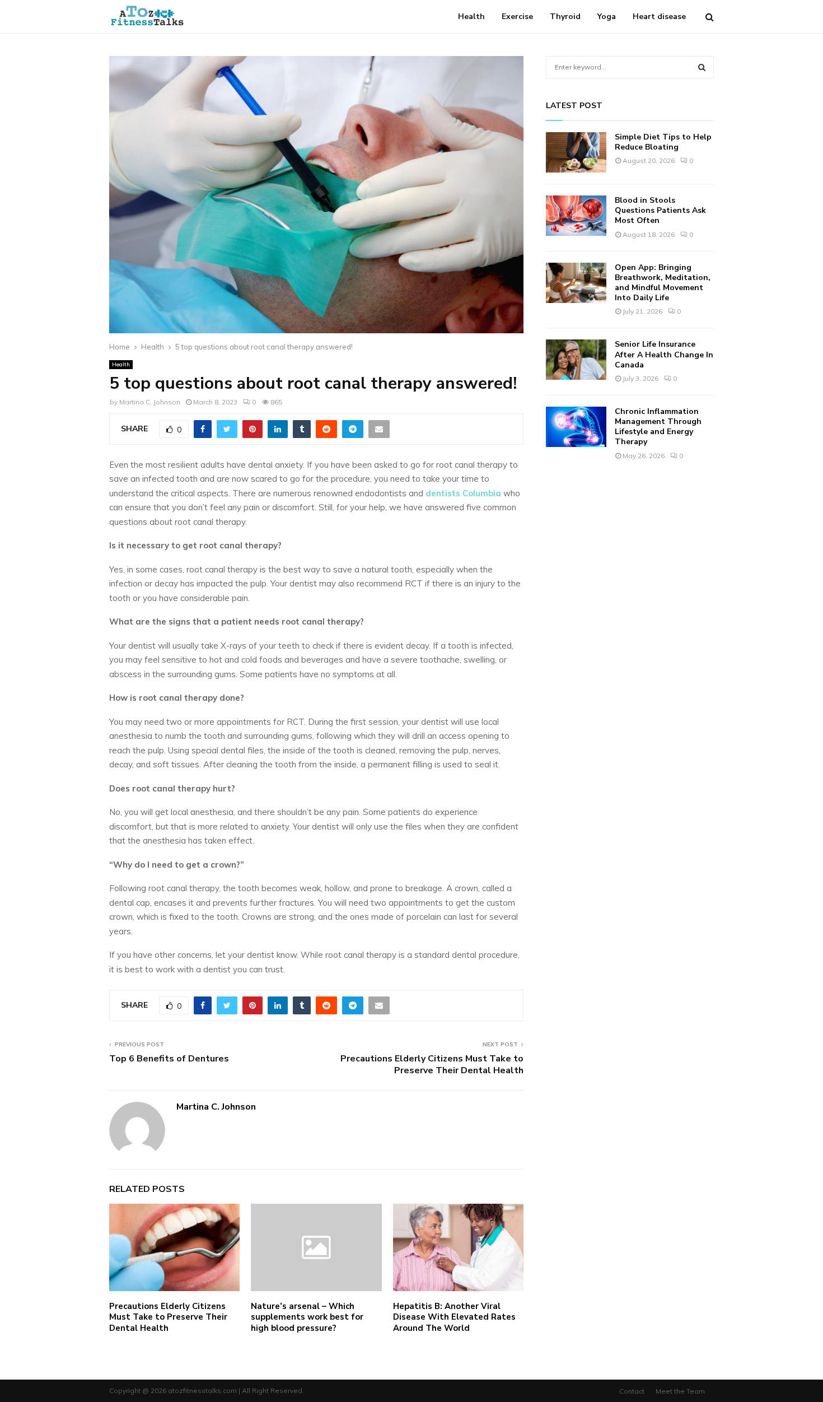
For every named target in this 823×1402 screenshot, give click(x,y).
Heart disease (659, 16)
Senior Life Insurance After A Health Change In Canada (664, 354)
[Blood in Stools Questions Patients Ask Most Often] (576, 215)
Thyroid (565, 16)
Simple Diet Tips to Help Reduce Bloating (663, 142)
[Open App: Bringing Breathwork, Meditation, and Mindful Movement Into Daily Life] (576, 283)
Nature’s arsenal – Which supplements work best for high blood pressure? (307, 1317)
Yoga (606, 16)
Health (471, 16)
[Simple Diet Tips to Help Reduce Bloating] (576, 152)
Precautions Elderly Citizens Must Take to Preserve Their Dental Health (431, 1064)
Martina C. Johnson (149, 402)
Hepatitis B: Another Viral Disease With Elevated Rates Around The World (454, 1317)
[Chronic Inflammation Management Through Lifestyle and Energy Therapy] (576, 427)
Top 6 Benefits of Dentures (169, 1058)
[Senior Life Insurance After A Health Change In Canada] (576, 359)
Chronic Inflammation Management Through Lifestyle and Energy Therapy (658, 427)
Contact (631, 1391)
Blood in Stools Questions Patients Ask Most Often (660, 210)
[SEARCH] (702, 67)
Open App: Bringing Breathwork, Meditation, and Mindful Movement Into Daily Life (662, 283)
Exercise (517, 16)
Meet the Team (680, 1391)
